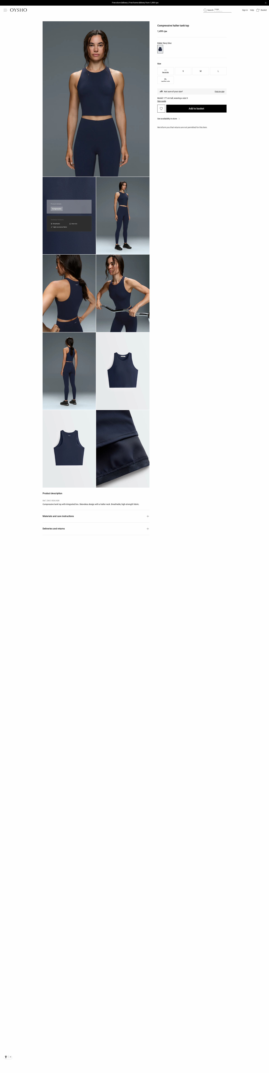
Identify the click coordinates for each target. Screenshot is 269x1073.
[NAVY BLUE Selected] (160, 49)
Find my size (219, 92)
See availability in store (167, 119)
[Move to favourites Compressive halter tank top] (161, 109)
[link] (245, 10)
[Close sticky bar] (265, 3)
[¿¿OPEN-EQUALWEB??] (8, 1057)
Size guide (161, 101)
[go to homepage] (18, 10)
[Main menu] (5, 10)
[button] (261, 10)
